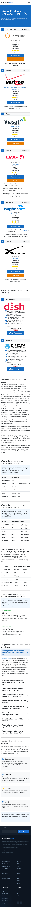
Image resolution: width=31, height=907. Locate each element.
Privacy (3, 852)
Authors (18, 893)
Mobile (19, 87)
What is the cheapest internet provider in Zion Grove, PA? (12, 689)
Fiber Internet (5, 863)
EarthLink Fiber (6, 480)
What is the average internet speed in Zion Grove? (12, 726)
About (18, 891)
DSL (8, 87)
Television (13, 87)
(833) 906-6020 (16, 55)
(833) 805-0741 (16, 177)
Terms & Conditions (9, 852)
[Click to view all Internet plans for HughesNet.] (15, 208)
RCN (18, 878)
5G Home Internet (6, 866)
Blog (3, 891)
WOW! (18, 880)
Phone (23, 87)
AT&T (18, 866)
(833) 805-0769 (16, 139)
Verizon (4, 484)
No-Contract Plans (6, 878)
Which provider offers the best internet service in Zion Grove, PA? (13, 652)
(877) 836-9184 (16, 271)
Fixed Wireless (5, 873)
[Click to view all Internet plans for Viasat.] (15, 120)
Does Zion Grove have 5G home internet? (13, 720)
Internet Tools (5, 893)
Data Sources (5, 898)
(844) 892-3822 (16, 333)
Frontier (4, 487)
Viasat (3, 493)
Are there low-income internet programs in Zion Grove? (13, 708)
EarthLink (19, 861)
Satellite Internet (5, 876)
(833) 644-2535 (16, 227)
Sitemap (3, 903)
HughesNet (5, 496)
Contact (18, 895)
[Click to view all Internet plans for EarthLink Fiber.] (15, 36)
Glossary (4, 895)
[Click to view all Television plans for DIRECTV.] (14, 346)
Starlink (4, 490)
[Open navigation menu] (29, 2)
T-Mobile (18, 876)
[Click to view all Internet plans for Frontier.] (15, 157)
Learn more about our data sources (14, 819)
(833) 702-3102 (16, 369)
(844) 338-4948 (16, 102)
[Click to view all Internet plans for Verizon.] (15, 79)
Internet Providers (6, 861)
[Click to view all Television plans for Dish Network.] (14, 306)
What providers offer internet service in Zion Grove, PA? (12, 732)
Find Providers (24, 831)
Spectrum (19, 868)
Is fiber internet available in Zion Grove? (14, 701)
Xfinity (18, 863)
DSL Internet (4, 871)
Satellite (13, 126)
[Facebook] (18, 903)
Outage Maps (5, 900)
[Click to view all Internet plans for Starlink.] (15, 250)
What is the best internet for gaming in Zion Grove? (12, 714)
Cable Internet (5, 868)
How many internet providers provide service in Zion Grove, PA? (13, 682)
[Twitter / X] (21, 903)
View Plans (15, 59)
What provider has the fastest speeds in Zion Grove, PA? (13, 695)
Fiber (15, 42)
